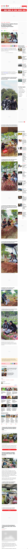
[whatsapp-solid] (11, 46)
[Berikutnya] (17, 417)
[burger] (26, 7)
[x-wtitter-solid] (14, 46)
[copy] (16, 46)
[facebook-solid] (12, 46)
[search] (20, 6)
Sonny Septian (5, 48)
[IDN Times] (5, 6)
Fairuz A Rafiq (6, 72)
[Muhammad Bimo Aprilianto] (2, 383)
